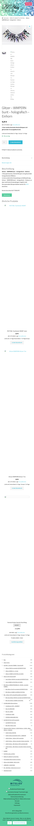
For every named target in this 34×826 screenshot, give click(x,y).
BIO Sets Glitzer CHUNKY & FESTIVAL (14, 700)
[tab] (17, 158)
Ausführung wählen (17, 642)
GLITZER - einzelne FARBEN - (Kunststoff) (13, 665)
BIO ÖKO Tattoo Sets (11, 725)
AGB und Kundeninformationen (17, 794)
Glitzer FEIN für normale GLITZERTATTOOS (16, 668)
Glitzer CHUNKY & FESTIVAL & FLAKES (15, 674)
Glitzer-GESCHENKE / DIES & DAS (11, 762)
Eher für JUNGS (9, 711)
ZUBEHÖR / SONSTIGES (9, 765)
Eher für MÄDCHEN (10, 709)
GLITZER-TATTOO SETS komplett (11, 720)
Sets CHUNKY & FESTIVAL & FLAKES (14, 682)
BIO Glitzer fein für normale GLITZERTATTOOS (17, 689)
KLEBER (5, 751)
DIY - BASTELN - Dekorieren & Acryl (12, 768)
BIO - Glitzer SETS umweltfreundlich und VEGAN (15, 695)
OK (9, 823)
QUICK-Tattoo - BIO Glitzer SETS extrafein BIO (17, 744)
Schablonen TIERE (10, 714)
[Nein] (32, 821)
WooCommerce (24, 813)
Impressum (17, 805)
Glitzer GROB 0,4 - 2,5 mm (12, 671)
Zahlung (17, 803)
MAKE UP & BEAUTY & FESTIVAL (17, 18)
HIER (27, 184)
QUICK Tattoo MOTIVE (11, 733)
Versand (17, 801)
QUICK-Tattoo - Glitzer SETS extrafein (15, 738)
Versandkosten (16, 124)
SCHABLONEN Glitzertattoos (10, 703)
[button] (29, 26)
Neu (5, 660)
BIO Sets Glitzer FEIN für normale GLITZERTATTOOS (18, 697)
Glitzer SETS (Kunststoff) (10, 676)
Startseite (6, 18)
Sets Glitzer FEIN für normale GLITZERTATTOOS (17, 679)
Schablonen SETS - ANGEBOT (13, 706)
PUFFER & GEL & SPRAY (9, 754)
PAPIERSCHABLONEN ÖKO (12, 717)
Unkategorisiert (7, 770)
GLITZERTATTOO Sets (11, 722)
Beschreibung (6, 158)
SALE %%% (7, 662)
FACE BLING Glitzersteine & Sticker (12, 759)
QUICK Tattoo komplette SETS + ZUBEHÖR (16, 735)
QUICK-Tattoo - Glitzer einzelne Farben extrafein (17, 741)
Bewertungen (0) (6, 163)
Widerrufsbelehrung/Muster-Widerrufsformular (17, 799)
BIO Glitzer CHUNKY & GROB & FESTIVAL (15, 692)
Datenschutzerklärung (17, 797)
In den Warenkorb (15, 142)
